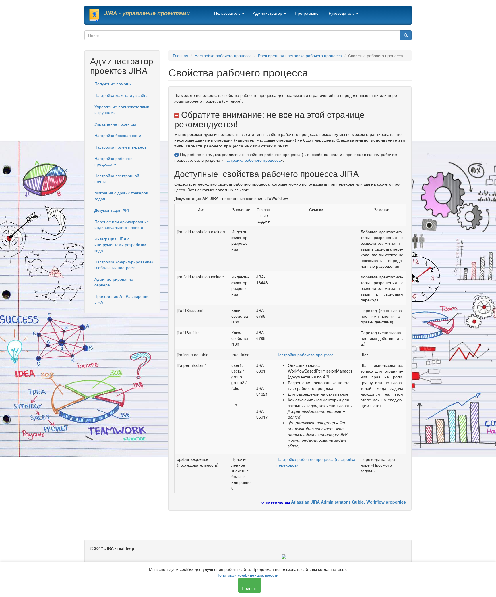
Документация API (111, 210)
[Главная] (96, 15)
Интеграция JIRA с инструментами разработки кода (120, 244)
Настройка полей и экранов (120, 147)
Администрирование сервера (113, 282)
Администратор (268, 13)
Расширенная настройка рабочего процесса (300, 55)
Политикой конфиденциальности (247, 575)
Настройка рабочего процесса (113, 161)
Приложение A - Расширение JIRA (122, 299)
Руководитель (342, 13)
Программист (307, 13)
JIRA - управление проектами (147, 13)
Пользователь (227, 13)
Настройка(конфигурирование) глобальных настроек (123, 264)
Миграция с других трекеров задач (121, 195)
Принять (249, 588)
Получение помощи (113, 83)
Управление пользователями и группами (121, 109)
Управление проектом (115, 124)
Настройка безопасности (117, 135)
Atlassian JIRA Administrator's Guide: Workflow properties (348, 502)
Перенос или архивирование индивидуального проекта (121, 224)
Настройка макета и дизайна (121, 95)
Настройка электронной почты (116, 178)
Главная (180, 55)
